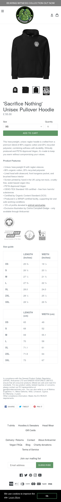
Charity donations (42, 444)
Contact (31, 440)
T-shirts (11, 425)
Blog (28, 444)
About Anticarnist (46, 440)
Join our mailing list (30, 458)
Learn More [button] (14, 497)
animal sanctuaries (36, 205)
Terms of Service (30, 449)
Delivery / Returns (15, 440)
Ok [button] (47, 496)
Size (5, 121)
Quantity (49, 121)
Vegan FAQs (16, 444)
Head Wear (48, 425)
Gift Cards (31, 430)
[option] (15, 90)
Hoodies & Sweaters (28, 425)
